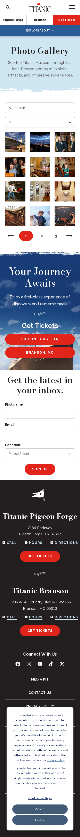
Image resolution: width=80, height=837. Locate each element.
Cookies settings (40, 798)
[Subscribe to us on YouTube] (40, 663)
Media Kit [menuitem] (40, 679)
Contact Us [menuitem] (40, 693)
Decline (40, 820)
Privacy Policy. (56, 760)
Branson (40, 19)
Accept (40, 809)
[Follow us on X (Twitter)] (62, 663)
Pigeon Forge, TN (40, 339)
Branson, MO (40, 352)
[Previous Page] (10, 235)
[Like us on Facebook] (17, 663)
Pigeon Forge (13, 19)
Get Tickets (66, 19)
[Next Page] (69, 235)
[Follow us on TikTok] (51, 663)
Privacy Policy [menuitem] (40, 706)
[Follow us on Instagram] (28, 663)
